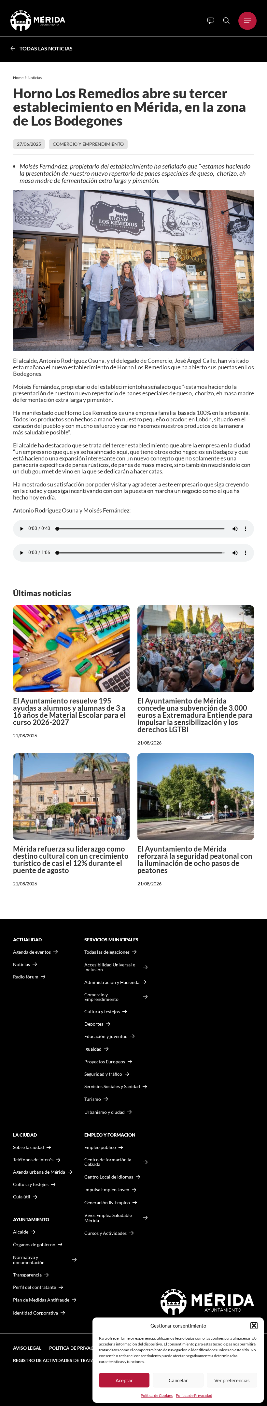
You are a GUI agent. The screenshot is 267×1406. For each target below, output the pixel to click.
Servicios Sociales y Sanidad (112, 1086)
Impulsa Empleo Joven (106, 1189)
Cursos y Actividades (105, 1233)
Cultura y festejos (31, 1184)
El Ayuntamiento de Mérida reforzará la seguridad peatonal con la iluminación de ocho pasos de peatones (194, 859)
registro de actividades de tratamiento (62, 1360)
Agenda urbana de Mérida (39, 1172)
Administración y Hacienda (111, 982)
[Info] (210, 21)
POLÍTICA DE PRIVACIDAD (77, 1348)
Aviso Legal (27, 1348)
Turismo (92, 1099)
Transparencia (27, 1275)
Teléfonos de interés (33, 1159)
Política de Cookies (157, 1395)
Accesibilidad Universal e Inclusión (109, 967)
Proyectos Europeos (104, 1061)
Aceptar (124, 1380)
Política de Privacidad (194, 1395)
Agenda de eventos (32, 952)
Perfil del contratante (34, 1287)
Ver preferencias (232, 1380)
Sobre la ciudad (28, 1147)
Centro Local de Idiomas (108, 1176)
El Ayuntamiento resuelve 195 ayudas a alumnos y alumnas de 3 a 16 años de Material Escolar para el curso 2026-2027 (69, 711)
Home (18, 77)
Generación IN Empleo (107, 1202)
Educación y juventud (106, 1036)
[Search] (226, 20)
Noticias (35, 77)
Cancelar (178, 1380)
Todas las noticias (46, 48)
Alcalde (20, 1232)
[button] (254, 1325)
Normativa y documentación (29, 1260)
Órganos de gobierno (34, 1244)
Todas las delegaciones (107, 952)
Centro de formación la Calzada (107, 1162)
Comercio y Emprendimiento (88, 144)
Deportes (93, 1024)
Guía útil (21, 1196)
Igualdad (93, 1048)
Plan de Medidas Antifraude (41, 1299)
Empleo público (100, 1147)
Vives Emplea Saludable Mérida (108, 1218)
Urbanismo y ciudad (104, 1112)
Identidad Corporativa (35, 1312)
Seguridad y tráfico (103, 1074)
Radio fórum (25, 977)
